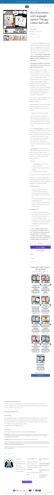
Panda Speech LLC (12, 492)
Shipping (32, 31)
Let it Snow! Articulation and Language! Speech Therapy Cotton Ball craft (36, 328)
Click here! (29, 469)
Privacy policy (31, 492)
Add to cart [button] (40, 375)
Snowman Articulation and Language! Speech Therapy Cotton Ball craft (45, 348)
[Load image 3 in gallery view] (18, 38)
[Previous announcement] (2, 1)
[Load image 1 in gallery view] (6, 38)
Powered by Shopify (18, 492)
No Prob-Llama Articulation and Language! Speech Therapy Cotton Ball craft (45, 328)
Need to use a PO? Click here (11, 411)
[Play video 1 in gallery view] (24, 38)
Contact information (27, 494)
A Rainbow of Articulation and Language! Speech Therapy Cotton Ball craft (36, 289)
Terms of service (38, 492)
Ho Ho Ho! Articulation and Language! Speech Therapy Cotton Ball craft (45, 308)
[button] (2, 6)
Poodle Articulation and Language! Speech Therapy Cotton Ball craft (36, 348)
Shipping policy (45, 492)
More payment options (40, 250)
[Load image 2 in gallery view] (12, 38)
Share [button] (33, 258)
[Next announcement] (51, 1)
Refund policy (25, 492)
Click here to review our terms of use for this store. (44, 465)
